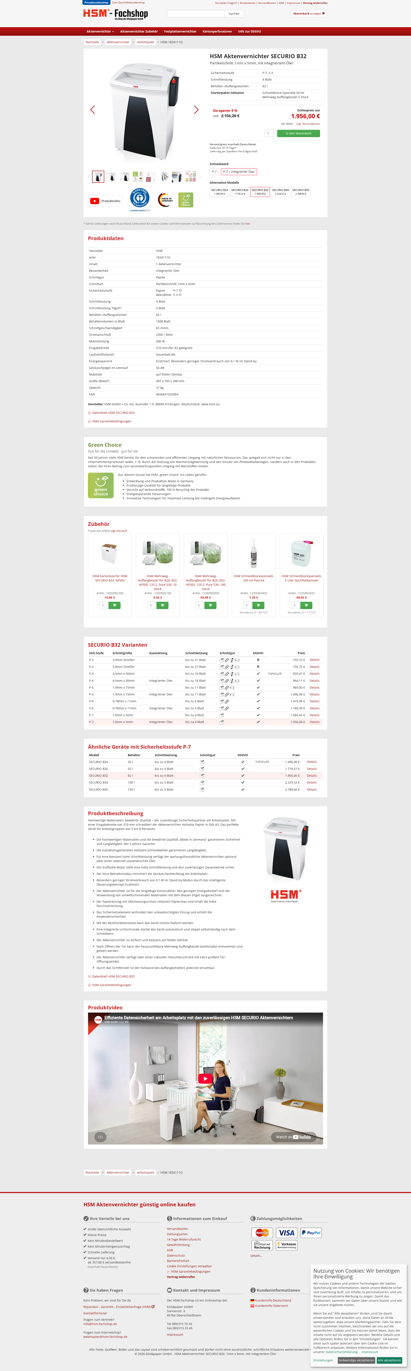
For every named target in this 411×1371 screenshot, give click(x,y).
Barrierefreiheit (178, 1261)
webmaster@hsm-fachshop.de (105, 1337)
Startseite (92, 42)
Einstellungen (323, 1360)
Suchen (234, 14)
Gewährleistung (178, 1245)
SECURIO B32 (260, 191)
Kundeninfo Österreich (271, 1306)
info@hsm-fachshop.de (100, 1324)
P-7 (214, 172)
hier (248, 223)
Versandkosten (267, 2)
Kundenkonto (247, 2)
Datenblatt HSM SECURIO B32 (113, 413)
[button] (92, 109)
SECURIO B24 (219, 191)
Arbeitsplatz (145, 42)
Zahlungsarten (177, 1234)
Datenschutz (176, 1255)
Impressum (293, 2)
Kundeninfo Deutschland (273, 1300)
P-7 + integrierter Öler (239, 172)
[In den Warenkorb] (115, 605)
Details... (256, 1256)
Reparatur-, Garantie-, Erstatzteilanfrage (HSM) (117, 1307)
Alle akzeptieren (389, 1360)
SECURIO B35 (300, 191)
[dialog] (358, 1315)
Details (315, 660)
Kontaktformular (95, 1313)
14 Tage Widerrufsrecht (184, 1239)
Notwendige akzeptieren (356, 1360)
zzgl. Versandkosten (308, 124)
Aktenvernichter (118, 42)
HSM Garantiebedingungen (111, 421)
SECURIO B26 (239, 191)
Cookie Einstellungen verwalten (189, 1266)
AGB (281, 2)
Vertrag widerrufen (315, 2)
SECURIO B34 (280, 191)
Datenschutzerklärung (341, 1352)
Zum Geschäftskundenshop (128, 2)
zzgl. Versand (118, 531)
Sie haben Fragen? (226, 2)
